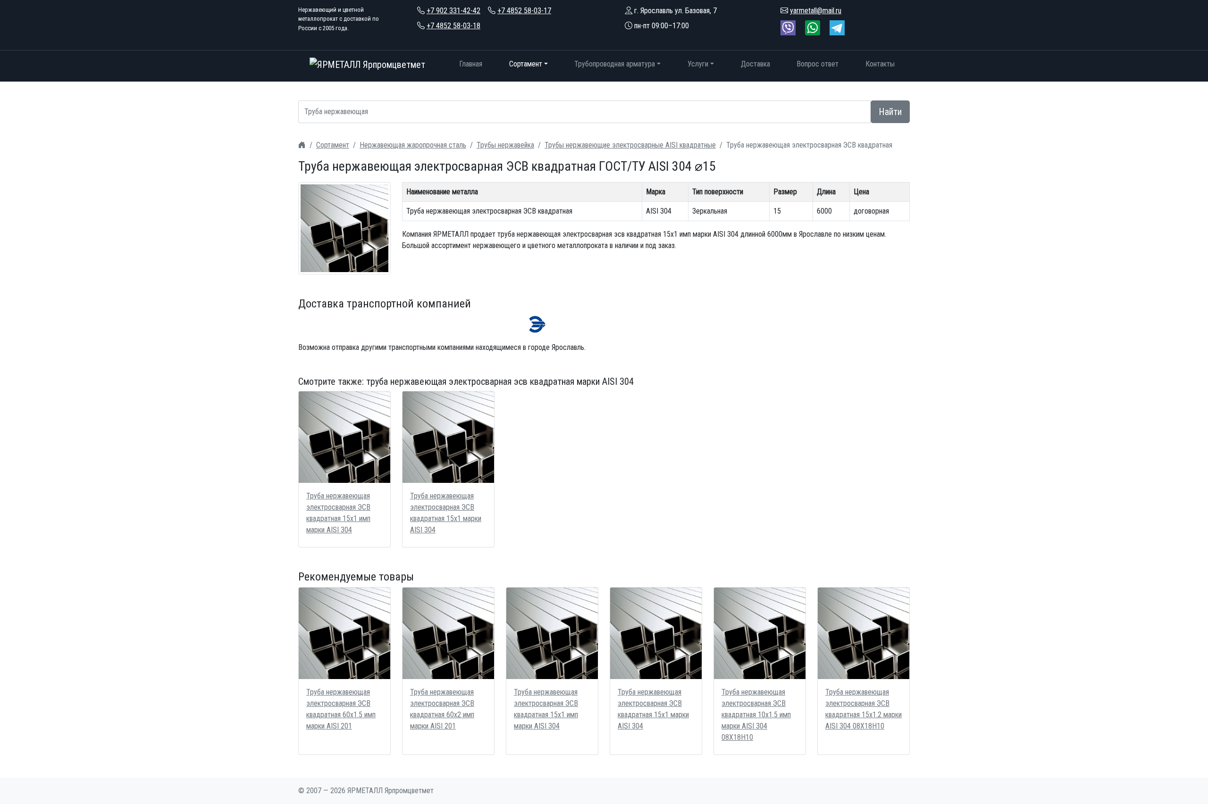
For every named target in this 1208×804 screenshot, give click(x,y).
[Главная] (302, 145)
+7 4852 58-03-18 (453, 25)
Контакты (880, 63)
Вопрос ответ (818, 63)
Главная (470, 63)
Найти (890, 111)
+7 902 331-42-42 (453, 10)
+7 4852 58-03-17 (524, 10)
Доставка (755, 63)
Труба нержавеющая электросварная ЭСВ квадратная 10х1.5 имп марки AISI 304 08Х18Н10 (756, 715)
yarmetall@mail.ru (815, 10)
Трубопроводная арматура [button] (614, 63)
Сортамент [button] (525, 63)
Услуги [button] (698, 63)
